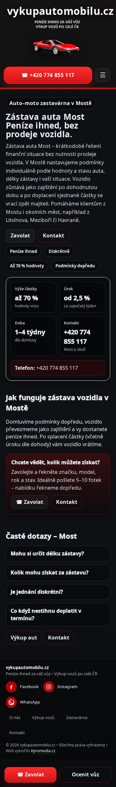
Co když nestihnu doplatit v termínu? (46, 614)
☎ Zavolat (29, 501)
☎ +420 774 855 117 (48, 75)
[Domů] (57, 47)
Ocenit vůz (85, 774)
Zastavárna (76, 717)
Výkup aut (24, 637)
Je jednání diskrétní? (37, 591)
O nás (14, 717)
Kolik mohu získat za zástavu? (50, 572)
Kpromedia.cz (43, 750)
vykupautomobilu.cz (60, 11)
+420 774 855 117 (57, 367)
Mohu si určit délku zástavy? (47, 553)
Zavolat (20, 235)
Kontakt (53, 235)
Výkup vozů (43, 717)
